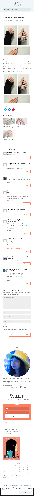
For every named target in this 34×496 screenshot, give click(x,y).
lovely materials (12, 191)
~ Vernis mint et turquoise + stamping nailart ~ (8, 126)
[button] (17, 88)
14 (16, 471)
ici (17, 68)
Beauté (19, 20)
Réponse (26, 157)
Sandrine (10, 177)
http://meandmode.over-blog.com (15, 248)
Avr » (8, 477)
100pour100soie (12, 163)
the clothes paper (13, 257)
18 (4, 473)
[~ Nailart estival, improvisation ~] (21, 121)
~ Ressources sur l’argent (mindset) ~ (12, 429)
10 (27, 469)
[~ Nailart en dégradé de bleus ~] (9, 133)
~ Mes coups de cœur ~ (9, 433)
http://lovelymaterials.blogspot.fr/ (15, 200)
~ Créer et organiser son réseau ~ (11, 425)
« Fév (4, 477)
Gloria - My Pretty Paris (15, 220)
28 (16, 475)
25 (4, 475)
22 (19, 473)
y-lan (7, 20)
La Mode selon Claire (14, 269)
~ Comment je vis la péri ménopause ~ (12, 427)
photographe (24, 381)
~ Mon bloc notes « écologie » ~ (11, 431)
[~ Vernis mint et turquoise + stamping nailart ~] (9, 121)
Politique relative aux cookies (9, 489)
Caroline (10, 209)
